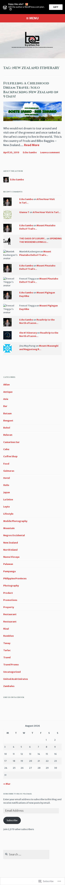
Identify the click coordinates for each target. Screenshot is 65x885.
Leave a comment (50, 152)
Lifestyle (8, 513)
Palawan (8, 564)
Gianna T (24, 212)
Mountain (9, 528)
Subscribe (12, 820)
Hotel (6, 477)
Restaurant (9, 614)
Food (6, 463)
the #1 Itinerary (28, 332)
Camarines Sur (11, 442)
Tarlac (7, 650)
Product (8, 592)
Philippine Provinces (15, 578)
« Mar (6, 783)
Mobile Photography (15, 521)
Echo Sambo (30, 152)
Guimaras (8, 470)
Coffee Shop (10, 456)
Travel (7, 657)
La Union (8, 499)
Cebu (6, 449)
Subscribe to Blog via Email (17, 794)
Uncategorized (12, 671)
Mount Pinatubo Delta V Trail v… (35, 253)
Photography (11, 585)
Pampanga (9, 571)
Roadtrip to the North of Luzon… (37, 321)
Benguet (8, 420)
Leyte (6, 506)
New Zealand (10, 542)
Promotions (10, 600)
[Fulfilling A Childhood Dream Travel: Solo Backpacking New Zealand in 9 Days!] (32, 120)
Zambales (8, 686)
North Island (10, 549)
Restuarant (9, 621)
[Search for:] (26, 854)
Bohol (6, 427)
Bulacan (7, 434)
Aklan (6, 384)
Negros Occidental (14, 535)
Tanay (6, 643)
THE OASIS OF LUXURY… (32, 238)
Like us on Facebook (13, 697)
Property (8, 607)
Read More (31, 145)
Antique (7, 391)
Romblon (8, 635)
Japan (6, 492)
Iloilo (6, 485)
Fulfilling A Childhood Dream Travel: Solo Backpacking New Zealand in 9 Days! (30, 90)
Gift (55, 7)
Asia (5, 399)
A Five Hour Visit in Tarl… (46, 212)
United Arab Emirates (15, 679)
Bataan (7, 413)
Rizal (6, 628)
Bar (5, 406)
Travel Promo (11, 664)
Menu (34, 18)
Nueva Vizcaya (11, 556)
